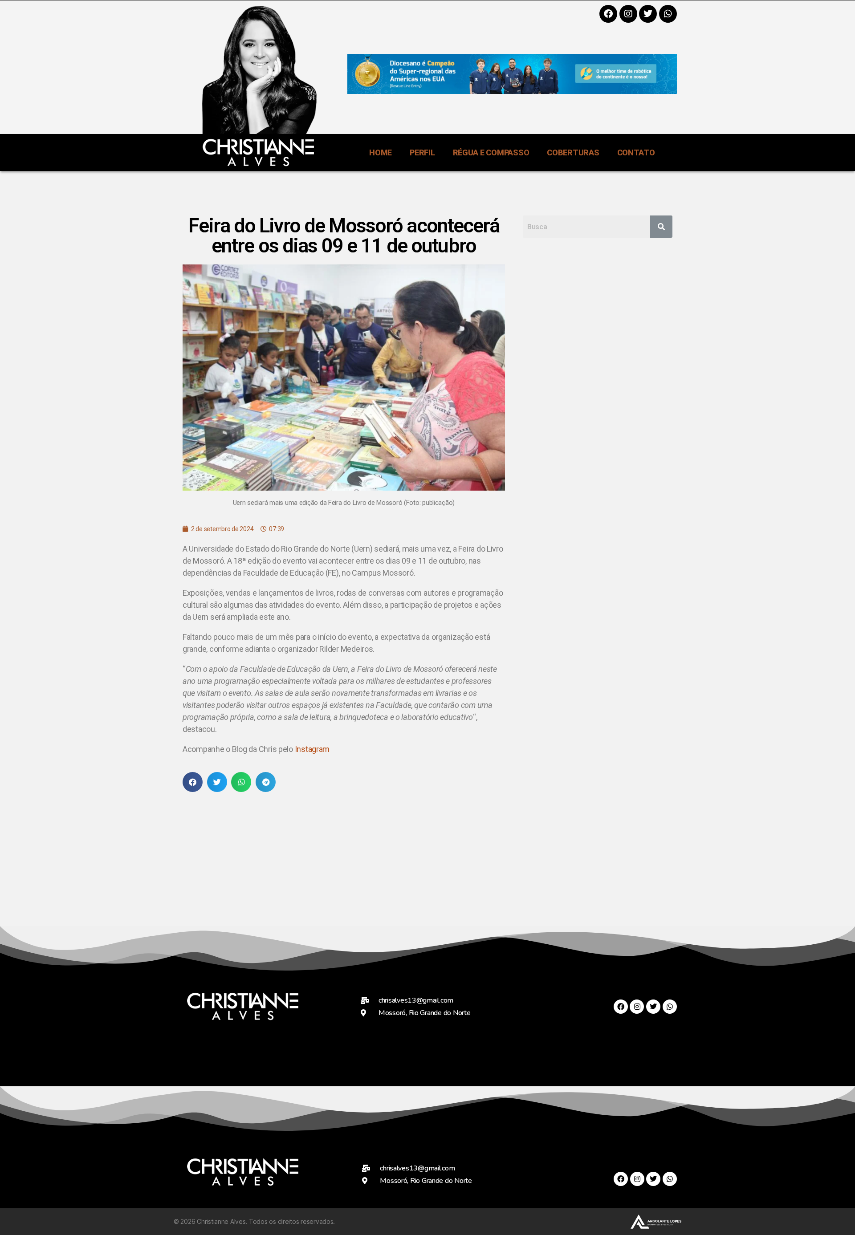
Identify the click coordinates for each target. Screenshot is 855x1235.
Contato (636, 152)
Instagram (312, 749)
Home (380, 152)
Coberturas (573, 152)
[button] (193, 782)
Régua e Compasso (491, 152)
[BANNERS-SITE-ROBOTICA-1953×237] (512, 91)
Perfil (422, 152)
